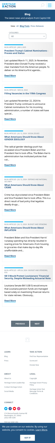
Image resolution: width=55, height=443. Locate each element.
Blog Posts (25, 26)
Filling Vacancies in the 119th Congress (25, 93)
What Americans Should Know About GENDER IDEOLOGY (24, 138)
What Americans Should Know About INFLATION (24, 229)
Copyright (33, 378)
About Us (7, 378)
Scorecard (33, 361)
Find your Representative (39, 356)
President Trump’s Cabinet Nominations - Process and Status (26, 52)
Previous (20, 323)
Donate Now (34, 365)
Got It (27, 437)
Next (37, 323)
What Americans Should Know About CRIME (24, 186)
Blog (6, 356)
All (17, 26)
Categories (14, 32)
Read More (10, 75)
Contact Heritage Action (13, 387)
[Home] (8, 5)
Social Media (9, 391)
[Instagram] (18, 408)
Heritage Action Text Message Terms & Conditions (37, 391)
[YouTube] (14, 408)
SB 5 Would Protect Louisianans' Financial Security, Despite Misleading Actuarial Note (27, 277)
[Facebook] (10, 408)
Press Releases (37, 26)
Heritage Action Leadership (14, 383)
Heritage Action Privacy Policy (38, 384)
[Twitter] (5, 408)
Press (6, 361)
